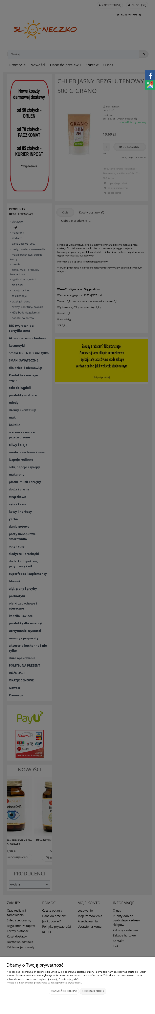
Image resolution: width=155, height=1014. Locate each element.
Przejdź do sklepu (64, 991)
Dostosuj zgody (93, 991)
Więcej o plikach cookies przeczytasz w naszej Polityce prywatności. (44, 982)
